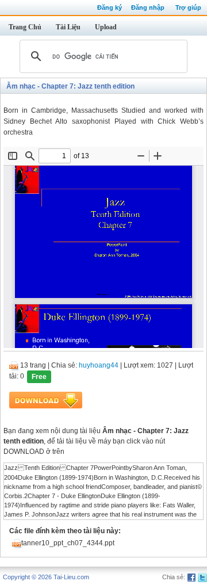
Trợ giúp (188, 7)
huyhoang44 (98, 365)
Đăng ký (109, 7)
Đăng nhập (147, 7)
